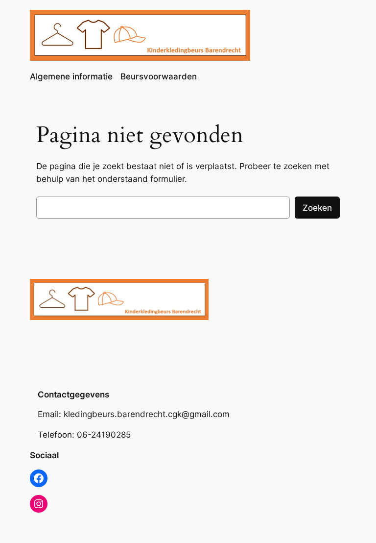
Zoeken (317, 208)
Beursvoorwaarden (158, 76)
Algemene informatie (71, 76)
